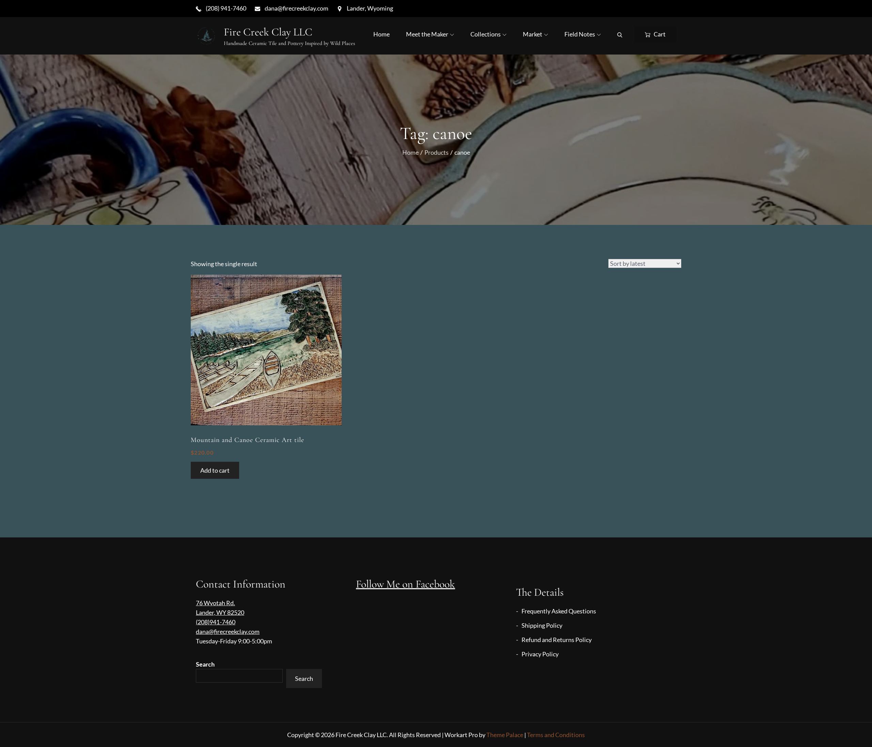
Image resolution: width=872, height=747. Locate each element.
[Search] (620, 34)
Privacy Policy (540, 654)
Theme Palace (504, 734)
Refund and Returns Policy (556, 639)
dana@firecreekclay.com (228, 631)
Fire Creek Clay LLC (268, 32)
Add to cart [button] (215, 470)
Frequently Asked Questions (558, 611)
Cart (660, 34)
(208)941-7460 (215, 622)
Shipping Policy (541, 625)
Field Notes (579, 34)
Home (381, 34)
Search (205, 664)
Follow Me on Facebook (405, 584)
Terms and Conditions (556, 734)
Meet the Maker (427, 34)
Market (532, 34)
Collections (485, 34)
